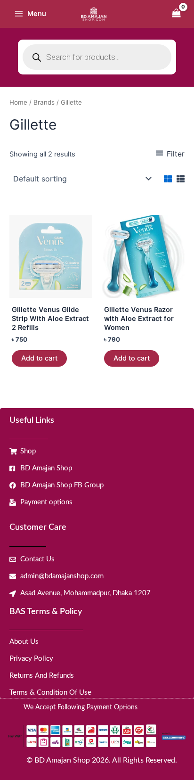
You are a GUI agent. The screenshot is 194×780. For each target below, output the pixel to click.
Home (18, 102)
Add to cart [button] (39, 358)
